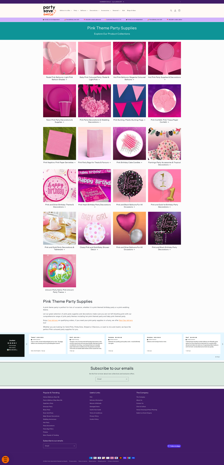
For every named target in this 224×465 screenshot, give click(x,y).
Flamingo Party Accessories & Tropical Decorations (164, 163)
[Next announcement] (180, 2)
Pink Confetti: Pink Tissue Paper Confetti (164, 121)
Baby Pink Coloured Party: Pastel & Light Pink (94, 78)
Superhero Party (48, 403)
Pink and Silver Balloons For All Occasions (129, 248)
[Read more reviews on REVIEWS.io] (12, 350)
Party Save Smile (52, 461)
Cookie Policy (94, 419)
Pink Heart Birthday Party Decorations (94, 205)
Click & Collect (141, 406)
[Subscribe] (126, 379)
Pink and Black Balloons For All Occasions (129, 206)
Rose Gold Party (48, 413)
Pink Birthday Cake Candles (128, 162)
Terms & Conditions (96, 413)
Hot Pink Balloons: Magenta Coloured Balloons (129, 78)
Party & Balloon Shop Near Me (52, 400)
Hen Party (46, 422)
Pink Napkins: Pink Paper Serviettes (58, 162)
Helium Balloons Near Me (51, 397)
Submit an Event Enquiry (144, 413)
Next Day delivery (126, 320)
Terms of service (82, 461)
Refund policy (92, 461)
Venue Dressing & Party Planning (146, 410)
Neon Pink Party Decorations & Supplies (59, 121)
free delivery (53, 320)
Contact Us (140, 403)
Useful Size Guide (95, 410)
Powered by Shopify (62, 461)
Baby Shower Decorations (51, 416)
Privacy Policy (94, 416)
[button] (66, 10)
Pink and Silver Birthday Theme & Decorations (59, 206)
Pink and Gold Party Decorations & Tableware (59, 248)
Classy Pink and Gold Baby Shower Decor (94, 248)
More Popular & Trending (51, 435)
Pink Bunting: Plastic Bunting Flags (128, 120)
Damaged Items (95, 406)
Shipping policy (102, 461)
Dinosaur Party (47, 406)
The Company (140, 397)
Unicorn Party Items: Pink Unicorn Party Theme (59, 291)
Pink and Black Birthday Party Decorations (164, 248)
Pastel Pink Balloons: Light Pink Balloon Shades (59, 78)
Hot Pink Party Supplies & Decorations (164, 77)
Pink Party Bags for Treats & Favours (93, 162)
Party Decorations (49, 425)
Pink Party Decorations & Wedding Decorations (94, 121)
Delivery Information (96, 400)
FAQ (91, 397)
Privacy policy (73, 461)
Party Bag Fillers (48, 429)
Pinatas (45, 432)
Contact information (113, 461)
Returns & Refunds (95, 403)
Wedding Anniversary (49, 419)
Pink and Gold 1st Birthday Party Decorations (164, 206)
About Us (139, 400)
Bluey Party (46, 410)
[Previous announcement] (44, 2)
